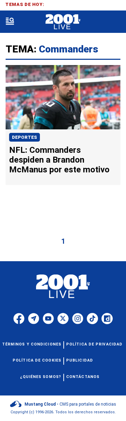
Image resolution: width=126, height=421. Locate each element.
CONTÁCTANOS (82, 376)
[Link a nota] (63, 97)
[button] (10, 22)
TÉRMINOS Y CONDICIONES (31, 344)
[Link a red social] (18, 318)
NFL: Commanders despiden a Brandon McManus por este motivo (59, 159)
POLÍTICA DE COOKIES (37, 360)
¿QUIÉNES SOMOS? (41, 376)
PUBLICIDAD (79, 360)
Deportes (24, 137)
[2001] (62, 22)
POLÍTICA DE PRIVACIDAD (94, 344)
